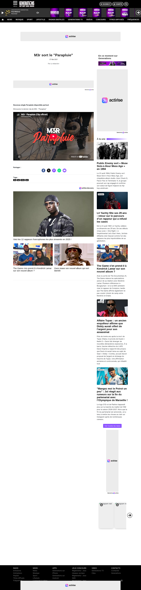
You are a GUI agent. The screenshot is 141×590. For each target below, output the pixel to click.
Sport (30, 19)
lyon (27, 180)
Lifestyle (40, 19)
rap (18, 180)
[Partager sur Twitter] (48, 171)
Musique (19, 19)
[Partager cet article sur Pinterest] (53, 171)
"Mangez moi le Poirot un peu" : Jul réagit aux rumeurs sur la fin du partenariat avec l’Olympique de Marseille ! (112, 394)
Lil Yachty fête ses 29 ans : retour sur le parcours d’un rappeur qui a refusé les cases (112, 217)
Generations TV (75, 19)
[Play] (3, 13)
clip (15, 180)
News (9, 19)
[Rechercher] (126, 4)
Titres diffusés (116, 19)
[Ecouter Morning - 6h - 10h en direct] (112, 63)
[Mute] (37, 12)
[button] (106, 515)
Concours (101, 19)
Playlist (16, 576)
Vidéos (89, 19)
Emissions (17, 571)
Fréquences (133, 19)
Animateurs (17, 573)
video (22, 180)
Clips (94, 573)
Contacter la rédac (40, 580)
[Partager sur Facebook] (43, 171)
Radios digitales (56, 19)
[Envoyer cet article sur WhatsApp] (58, 171)
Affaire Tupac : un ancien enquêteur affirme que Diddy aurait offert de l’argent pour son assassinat (111, 326)
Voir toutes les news (112, 426)
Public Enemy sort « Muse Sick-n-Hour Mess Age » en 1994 (112, 166)
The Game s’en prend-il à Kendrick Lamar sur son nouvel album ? (111, 268)
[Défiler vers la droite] (129, 515)
